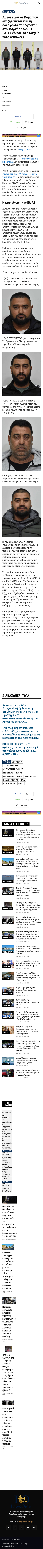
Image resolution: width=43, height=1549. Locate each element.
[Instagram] (21, 1527)
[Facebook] (8, 1527)
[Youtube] (28, 1527)
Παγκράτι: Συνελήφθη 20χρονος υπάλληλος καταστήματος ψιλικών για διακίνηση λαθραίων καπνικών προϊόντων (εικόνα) (9, 1322)
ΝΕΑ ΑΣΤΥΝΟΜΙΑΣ (10, 780)
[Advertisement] (21, 665)
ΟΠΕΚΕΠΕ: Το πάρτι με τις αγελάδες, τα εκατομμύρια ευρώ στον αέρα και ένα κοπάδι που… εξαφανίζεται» (20, 749)
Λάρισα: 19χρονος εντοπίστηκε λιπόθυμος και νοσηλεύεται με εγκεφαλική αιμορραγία (26, 1060)
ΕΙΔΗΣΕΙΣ (6, 979)
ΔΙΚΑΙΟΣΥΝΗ (7, 852)
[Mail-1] (34, 1527)
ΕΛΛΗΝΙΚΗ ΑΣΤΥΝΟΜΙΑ (12, 776)
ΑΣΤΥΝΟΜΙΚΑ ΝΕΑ (10, 765)
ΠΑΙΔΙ (23, 780)
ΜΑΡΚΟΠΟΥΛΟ (30, 776)
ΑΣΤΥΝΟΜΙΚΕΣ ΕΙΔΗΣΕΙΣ (13, 769)
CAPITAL (6, 1032)
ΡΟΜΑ (21, 783)
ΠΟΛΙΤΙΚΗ (6, 967)
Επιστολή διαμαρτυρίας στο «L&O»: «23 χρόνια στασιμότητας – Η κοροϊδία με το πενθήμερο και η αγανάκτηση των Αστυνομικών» (21, 733)
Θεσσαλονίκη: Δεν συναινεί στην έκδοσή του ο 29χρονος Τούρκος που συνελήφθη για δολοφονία (27, 878)
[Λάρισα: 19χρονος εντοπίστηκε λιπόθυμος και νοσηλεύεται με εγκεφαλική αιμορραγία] (8, 1061)
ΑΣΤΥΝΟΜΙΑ (8, 12)
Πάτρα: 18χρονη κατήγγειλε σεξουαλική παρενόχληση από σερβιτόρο (26, 990)
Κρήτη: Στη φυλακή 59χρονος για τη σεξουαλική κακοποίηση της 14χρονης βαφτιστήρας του (28, 849)
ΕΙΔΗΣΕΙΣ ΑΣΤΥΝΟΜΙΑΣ (12, 773)
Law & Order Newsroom (6, 90)
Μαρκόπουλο (25, 149)
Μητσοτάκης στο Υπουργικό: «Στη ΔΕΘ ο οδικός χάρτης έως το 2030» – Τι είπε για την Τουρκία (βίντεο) (28, 963)
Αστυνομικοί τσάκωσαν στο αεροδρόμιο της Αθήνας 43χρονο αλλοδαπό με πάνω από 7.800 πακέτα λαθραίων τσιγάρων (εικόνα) (8, 1426)
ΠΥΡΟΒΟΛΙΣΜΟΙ (9, 783)
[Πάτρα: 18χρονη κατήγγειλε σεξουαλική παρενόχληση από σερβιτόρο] (8, 991)
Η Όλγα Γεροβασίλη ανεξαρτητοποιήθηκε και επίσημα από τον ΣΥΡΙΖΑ (27, 1002)
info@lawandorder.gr (26, 1522)
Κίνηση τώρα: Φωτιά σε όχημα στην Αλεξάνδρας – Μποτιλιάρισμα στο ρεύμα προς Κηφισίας (28, 1072)
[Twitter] (15, 1527)
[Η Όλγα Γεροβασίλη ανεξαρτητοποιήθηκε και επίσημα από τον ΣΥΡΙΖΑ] (8, 1003)
